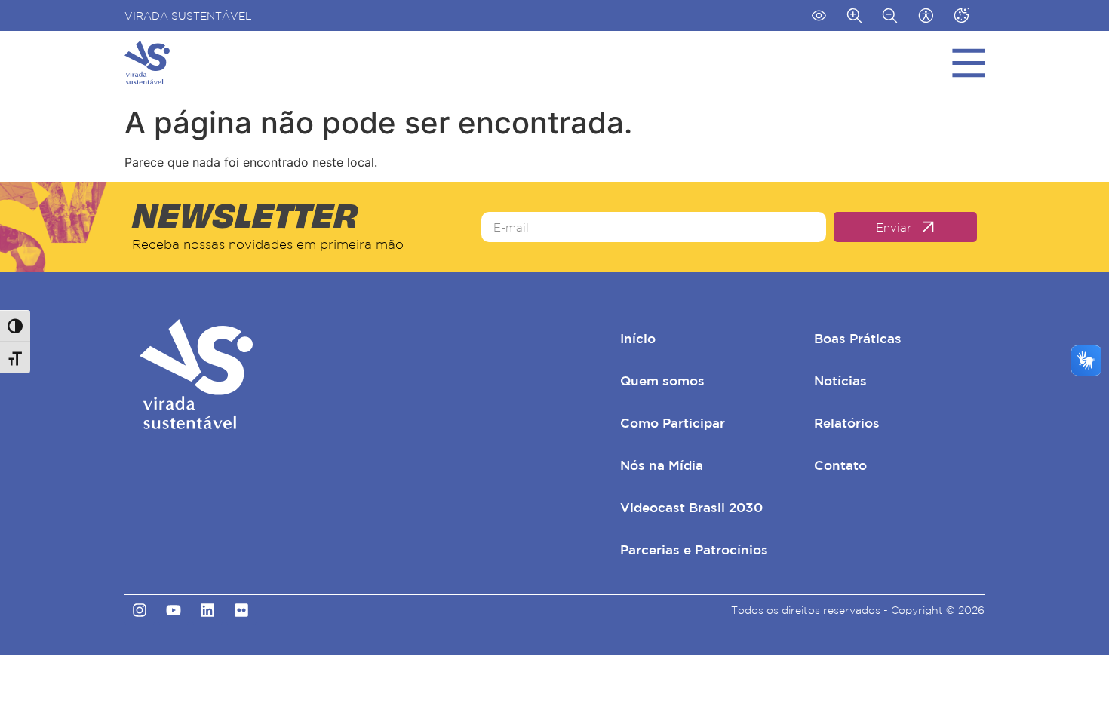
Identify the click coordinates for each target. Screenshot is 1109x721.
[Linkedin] (207, 610)
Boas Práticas (858, 338)
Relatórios (847, 423)
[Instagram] (139, 610)
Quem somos (662, 380)
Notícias (840, 380)
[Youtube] (173, 610)
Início (638, 338)
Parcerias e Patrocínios (694, 549)
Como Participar (672, 423)
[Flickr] (241, 610)
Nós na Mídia (661, 465)
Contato (840, 465)
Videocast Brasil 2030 (691, 507)
